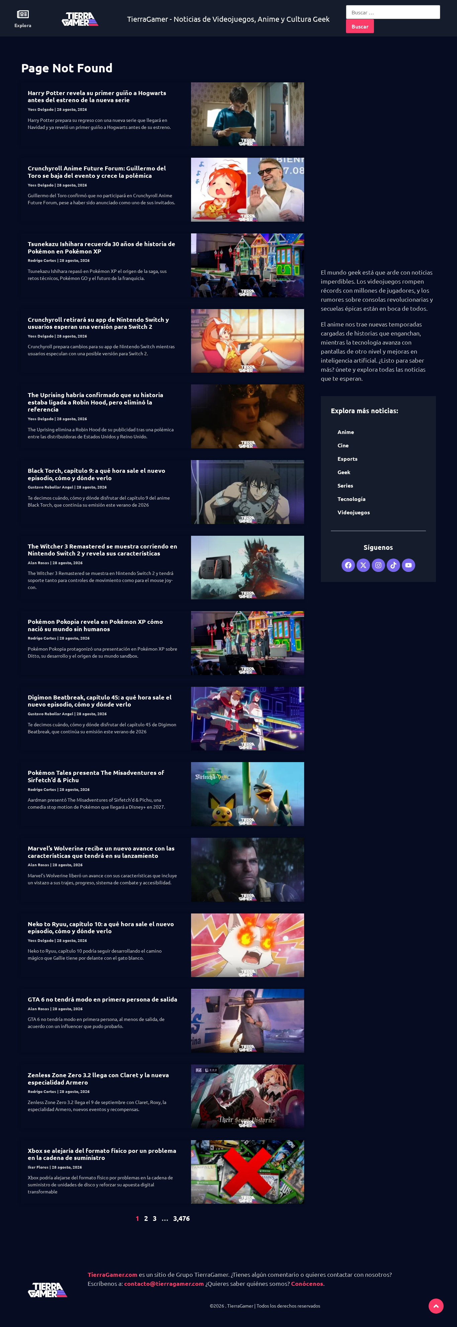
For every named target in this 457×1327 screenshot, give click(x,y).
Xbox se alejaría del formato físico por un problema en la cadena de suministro (102, 1154)
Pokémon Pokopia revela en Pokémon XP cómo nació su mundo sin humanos (95, 625)
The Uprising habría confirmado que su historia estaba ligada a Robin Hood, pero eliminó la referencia (95, 402)
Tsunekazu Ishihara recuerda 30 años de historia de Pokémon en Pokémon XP (101, 247)
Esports (348, 458)
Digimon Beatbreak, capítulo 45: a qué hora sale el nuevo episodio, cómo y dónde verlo (100, 700)
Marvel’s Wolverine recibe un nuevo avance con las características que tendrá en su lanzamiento (101, 851)
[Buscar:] (393, 12)
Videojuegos (354, 512)
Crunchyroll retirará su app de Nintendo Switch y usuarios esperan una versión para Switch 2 (98, 322)
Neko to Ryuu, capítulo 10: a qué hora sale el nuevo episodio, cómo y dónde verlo (101, 927)
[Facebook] (348, 565)
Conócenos (307, 1283)
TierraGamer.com (113, 1274)
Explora (22, 25)
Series (345, 485)
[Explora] (23, 14)
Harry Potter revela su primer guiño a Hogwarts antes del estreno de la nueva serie (97, 96)
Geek (344, 471)
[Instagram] (378, 565)
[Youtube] (408, 565)
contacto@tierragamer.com (164, 1283)
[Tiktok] (393, 565)
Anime (346, 431)
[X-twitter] (363, 565)
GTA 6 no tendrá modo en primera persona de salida (102, 999)
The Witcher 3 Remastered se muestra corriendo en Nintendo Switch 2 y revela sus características (102, 549)
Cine (343, 445)
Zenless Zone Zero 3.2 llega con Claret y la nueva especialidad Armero (98, 1078)
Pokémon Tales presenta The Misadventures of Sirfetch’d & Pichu (96, 776)
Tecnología (352, 498)
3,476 (181, 1218)
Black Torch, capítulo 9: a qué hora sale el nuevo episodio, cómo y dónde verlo (96, 474)
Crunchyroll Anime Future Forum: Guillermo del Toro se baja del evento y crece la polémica (97, 171)
